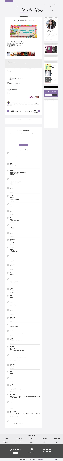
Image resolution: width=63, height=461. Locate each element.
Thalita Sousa (12, 288)
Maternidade (19, 438)
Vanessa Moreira (12, 317)
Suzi (10, 272)
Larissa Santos (12, 247)
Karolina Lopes (12, 394)
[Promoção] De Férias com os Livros (23, 20)
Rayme (11, 295)
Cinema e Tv (44, 438)
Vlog (19, 442)
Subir (57, 459)
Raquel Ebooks (12, 239)
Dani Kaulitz (12, 346)
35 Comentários (24, 22)
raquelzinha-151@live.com (13, 242)
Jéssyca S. (11, 338)
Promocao (10, 105)
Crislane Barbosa (12, 364)
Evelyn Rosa (12, 330)
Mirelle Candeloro (13, 411)
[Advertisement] (51, 114)
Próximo (58, 48)
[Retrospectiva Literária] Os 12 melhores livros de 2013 (31, 112)
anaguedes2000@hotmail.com (17, 165)
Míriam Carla (12, 163)
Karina (11, 371)
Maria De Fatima (12, 264)
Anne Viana (11, 195)
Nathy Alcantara (12, 384)
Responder (12, 160)
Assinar (54, 94)
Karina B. (11, 187)
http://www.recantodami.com (14, 416)
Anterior (43, 48)
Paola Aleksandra (16, 103)
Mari (10, 217)
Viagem (31, 442)
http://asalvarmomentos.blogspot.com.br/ (15, 389)
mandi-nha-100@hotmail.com (22, 357)
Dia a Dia (31, 438)
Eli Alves (11, 324)
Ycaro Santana (12, 309)
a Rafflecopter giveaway (10, 80)
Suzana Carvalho (40, 459)
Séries (44, 442)
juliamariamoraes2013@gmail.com (16, 182)
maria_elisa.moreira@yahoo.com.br (14, 220)
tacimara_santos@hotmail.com (14, 251)
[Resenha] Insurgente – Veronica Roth (15, 111)
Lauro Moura (12, 232)
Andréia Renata (12, 421)
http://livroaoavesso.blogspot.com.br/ (15, 199)
